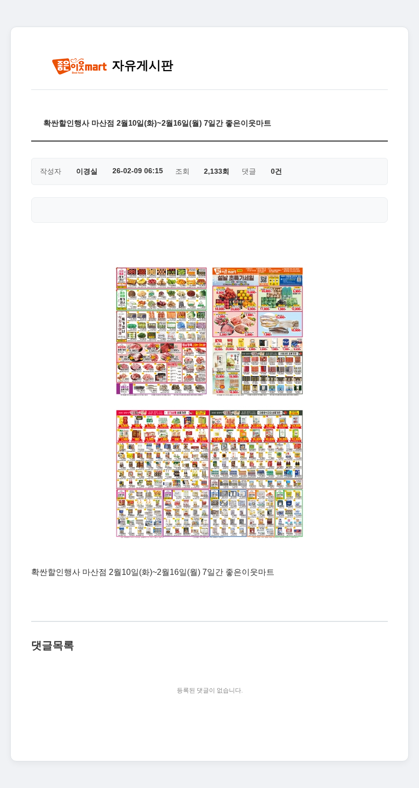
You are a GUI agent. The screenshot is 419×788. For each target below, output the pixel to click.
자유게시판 (140, 65)
